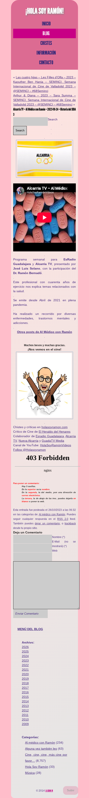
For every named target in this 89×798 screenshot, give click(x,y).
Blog (46, 33)
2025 (25, 651)
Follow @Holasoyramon (29, 449)
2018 (25, 683)
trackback (70, 523)
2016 (25, 692)
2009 (25, 724)
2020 (25, 674)
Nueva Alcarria (28, 440)
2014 (25, 701)
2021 (25, 669)
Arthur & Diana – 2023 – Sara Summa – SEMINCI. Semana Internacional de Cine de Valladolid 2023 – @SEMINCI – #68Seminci (44, 100)
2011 (25, 715)
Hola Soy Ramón (36, 766)
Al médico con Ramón (52, 514)
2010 (25, 719)
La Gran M (49, 790)
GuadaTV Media (53, 440)
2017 (25, 687)
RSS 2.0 (62, 518)
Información (46, 53)
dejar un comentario (47, 523)
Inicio (46, 24)
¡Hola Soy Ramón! (44, 11)
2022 (25, 665)
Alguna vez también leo (41, 748)
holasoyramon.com (54, 427)
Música (30, 772)
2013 (25, 706)
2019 (25, 678)
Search (52, 119)
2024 (25, 656)
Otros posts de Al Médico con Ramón (44, 332)
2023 (25, 660)
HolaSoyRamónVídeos (55, 445)
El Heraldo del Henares (54, 431)
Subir (70, 790)
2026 (25, 647)
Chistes (46, 43)
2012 (25, 710)
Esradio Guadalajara (50, 436)
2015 (25, 697)
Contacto (46, 63)
